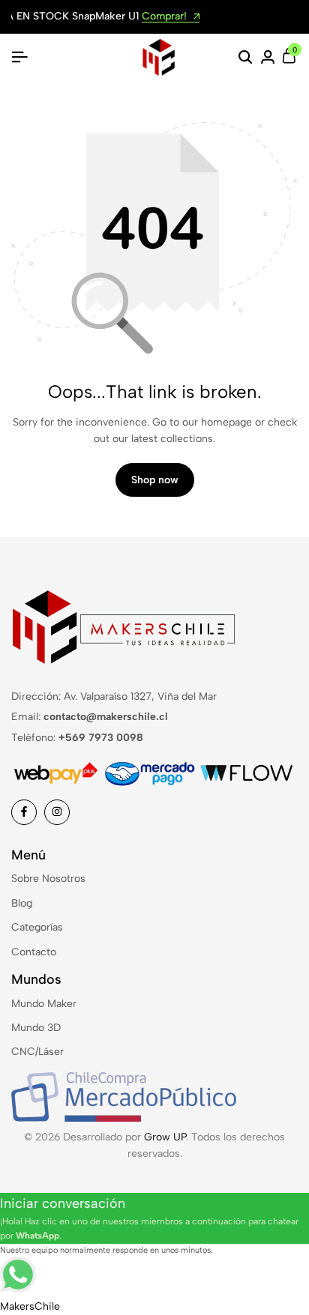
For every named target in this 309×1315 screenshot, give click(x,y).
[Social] (24, 812)
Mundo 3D (36, 1027)
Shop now (154, 480)
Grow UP (165, 1137)
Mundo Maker (43, 1003)
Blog (21, 903)
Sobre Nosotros (48, 878)
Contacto (33, 952)
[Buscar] (245, 58)
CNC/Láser (37, 1051)
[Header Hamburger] (19, 57)
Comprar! (39, 16)
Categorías (37, 927)
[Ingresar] (267, 58)
